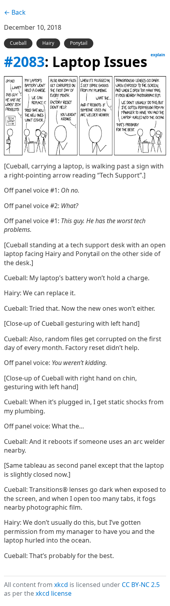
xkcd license (54, 593)
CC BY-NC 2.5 (141, 584)
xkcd (61, 584)
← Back (15, 12)
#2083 (24, 61)
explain (158, 54)
